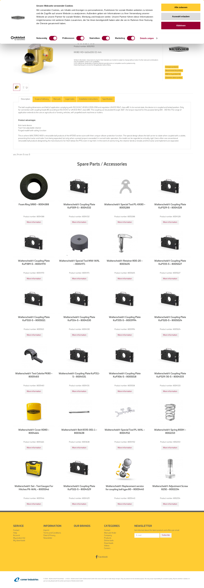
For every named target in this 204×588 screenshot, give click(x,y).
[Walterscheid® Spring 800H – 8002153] (170, 412)
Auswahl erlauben (181, 16)
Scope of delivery (42, 99)
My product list (19, 538)
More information (34, 222)
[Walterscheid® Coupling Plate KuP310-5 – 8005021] (34, 299)
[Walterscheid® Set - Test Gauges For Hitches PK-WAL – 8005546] (34, 468)
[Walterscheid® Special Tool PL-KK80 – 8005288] (124, 187)
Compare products (172, 67)
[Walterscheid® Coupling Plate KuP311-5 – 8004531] (79, 356)
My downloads (19, 541)
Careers (107, 548)
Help (15, 533)
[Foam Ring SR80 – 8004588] (34, 187)
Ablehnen (181, 25)
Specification (107, 99)
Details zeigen (147, 38)
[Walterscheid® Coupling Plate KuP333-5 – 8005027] (170, 243)
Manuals (57, 99)
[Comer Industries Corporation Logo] (26, 579)
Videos (106, 546)
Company (108, 535)
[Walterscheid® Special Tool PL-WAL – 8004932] (124, 412)
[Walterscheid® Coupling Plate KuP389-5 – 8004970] (34, 243)
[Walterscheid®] (179, 49)
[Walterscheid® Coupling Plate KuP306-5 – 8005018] (124, 356)
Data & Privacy (49, 535)
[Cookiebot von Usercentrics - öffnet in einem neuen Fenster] (18, 38)
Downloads (108, 543)
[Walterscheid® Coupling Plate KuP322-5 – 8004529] (79, 468)
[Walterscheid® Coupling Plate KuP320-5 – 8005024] (170, 299)
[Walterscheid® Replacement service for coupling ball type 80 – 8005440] (124, 468)
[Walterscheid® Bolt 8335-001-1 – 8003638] (79, 412)
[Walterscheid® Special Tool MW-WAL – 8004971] (79, 243)
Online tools (109, 541)
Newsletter (47, 538)
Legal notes (69, 99)
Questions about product (174, 77)
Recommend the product (174, 70)
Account (16, 535)
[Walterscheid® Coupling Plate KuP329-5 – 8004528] (170, 187)
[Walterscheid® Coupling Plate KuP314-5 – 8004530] (79, 299)
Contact (16, 530)
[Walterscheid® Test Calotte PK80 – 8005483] (34, 356)
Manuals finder (110, 533)
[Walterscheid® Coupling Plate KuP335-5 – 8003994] (124, 299)
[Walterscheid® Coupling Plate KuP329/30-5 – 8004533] (170, 356)
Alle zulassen (180, 7)
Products (107, 538)
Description (25, 99)
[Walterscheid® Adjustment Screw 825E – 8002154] (170, 468)
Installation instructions (88, 99)
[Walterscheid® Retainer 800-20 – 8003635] (124, 243)
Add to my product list (173, 74)
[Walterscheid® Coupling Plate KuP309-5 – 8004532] (79, 187)
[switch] (80, 38)
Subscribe (166, 535)
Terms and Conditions (52, 533)
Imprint (46, 530)
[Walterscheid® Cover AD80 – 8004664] (34, 412)
